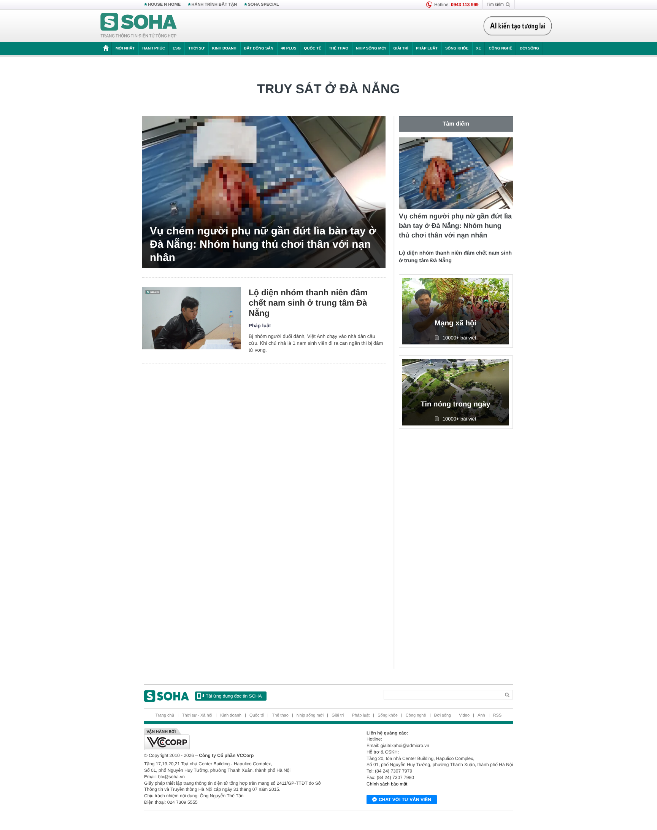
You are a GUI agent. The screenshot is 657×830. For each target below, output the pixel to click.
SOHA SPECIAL (263, 4)
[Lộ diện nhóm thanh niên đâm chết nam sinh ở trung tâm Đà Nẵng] (191, 318)
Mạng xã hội (455, 323)
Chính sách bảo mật (387, 784)
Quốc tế (312, 48)
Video (464, 715)
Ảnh (481, 715)
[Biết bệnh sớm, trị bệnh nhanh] (519, 25)
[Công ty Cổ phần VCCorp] (236, 739)
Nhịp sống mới (371, 48)
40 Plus (289, 48)
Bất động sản (258, 48)
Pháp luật (427, 48)
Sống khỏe (456, 48)
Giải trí (400, 48)
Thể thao (338, 48)
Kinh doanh (224, 48)
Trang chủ (165, 715)
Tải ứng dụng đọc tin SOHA (234, 696)
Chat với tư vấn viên (405, 799)
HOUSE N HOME (164, 4)
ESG (177, 48)
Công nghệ (500, 48)
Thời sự (196, 48)
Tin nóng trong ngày (455, 404)
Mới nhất (125, 48)
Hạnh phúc (153, 48)
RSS (497, 715)
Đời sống (529, 48)
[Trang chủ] (138, 26)
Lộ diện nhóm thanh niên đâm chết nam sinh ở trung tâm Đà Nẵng (308, 303)
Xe (478, 48)
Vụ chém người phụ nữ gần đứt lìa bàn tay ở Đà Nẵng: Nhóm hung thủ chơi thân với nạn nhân (263, 244)
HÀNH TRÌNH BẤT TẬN (214, 4)
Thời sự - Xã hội (197, 715)
